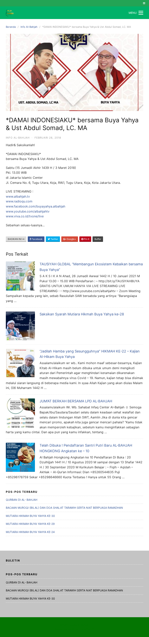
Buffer (97, 239)
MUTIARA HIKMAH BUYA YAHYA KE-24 (30, 532)
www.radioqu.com (19, 201)
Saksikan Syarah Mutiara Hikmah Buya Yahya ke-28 (82, 314)
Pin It (86, 239)
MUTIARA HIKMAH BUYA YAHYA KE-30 (30, 515)
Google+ (71, 239)
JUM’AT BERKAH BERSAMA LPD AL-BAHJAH (76, 401)
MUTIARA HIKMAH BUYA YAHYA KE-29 (30, 523)
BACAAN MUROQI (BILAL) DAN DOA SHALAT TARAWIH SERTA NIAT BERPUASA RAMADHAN (64, 507)
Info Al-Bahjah (29, 26)
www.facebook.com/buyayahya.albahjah (35, 206)
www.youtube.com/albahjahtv (27, 211)
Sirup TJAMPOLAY (83, 629)
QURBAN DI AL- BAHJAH (21, 499)
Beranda (11, 26)
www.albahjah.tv (18, 196)
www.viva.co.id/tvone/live (25, 216)
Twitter (54, 239)
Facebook (36, 239)
